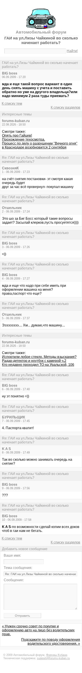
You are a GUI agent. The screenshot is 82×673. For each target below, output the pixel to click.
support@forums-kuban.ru (53, 658)
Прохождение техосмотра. (23, 139)
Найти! (72, 51)
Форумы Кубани (56, 655)
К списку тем (12, 103)
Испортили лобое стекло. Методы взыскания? (39, 357)
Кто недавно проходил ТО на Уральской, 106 (38, 365)
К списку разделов (65, 107)
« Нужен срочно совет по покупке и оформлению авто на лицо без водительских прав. (38, 630)
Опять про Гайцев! (17, 135)
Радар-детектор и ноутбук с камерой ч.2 (34, 361)
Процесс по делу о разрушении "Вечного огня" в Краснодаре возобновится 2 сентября (39, 145)
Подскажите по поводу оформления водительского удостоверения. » (50, 641)
